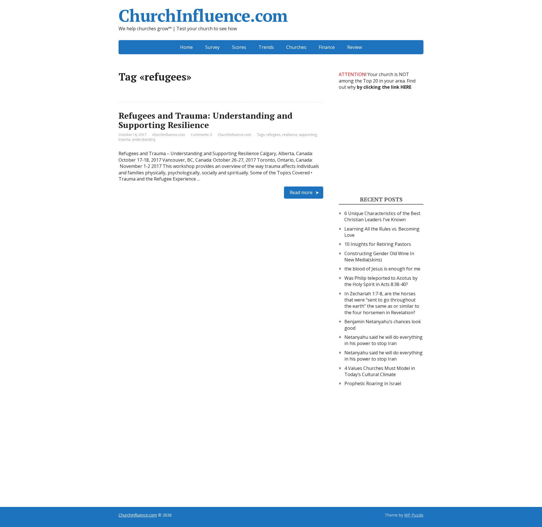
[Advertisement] (381, 142)
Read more (301, 192)
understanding (143, 139)
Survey (212, 47)
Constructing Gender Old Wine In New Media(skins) (379, 256)
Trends (266, 47)
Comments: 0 (201, 134)
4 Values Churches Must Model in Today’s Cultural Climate (379, 371)
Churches (296, 47)
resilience (289, 134)
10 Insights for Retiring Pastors (377, 244)
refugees (273, 134)
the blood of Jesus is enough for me (382, 269)
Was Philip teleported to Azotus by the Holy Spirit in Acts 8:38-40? (381, 281)
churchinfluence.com (168, 134)
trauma (124, 139)
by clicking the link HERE (384, 87)
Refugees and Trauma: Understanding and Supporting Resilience (205, 120)
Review (354, 47)
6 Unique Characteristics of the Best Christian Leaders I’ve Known (382, 216)
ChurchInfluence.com (203, 15)
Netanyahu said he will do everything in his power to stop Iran (383, 340)
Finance (327, 47)
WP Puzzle (413, 515)
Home (186, 47)
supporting (308, 134)
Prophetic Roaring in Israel (372, 383)
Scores (239, 47)
